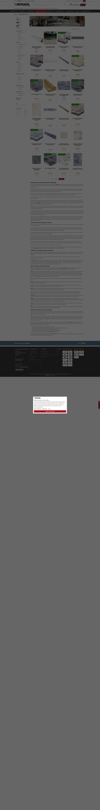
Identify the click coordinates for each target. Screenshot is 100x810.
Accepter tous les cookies (50, 411)
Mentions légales (44, 408)
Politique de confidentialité (37, 408)
